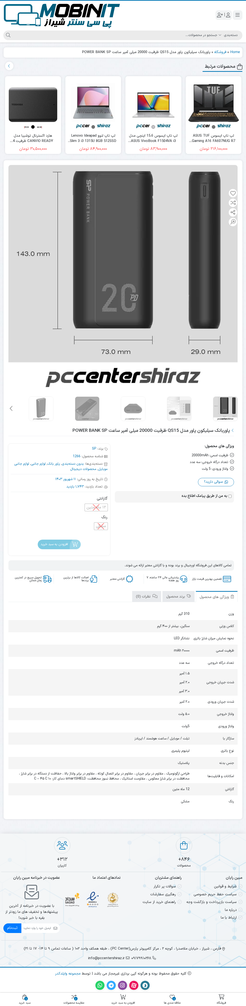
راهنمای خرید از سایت (159, 902)
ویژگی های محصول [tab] (215, 597)
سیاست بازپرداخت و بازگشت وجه (211, 902)
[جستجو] (7, 35)
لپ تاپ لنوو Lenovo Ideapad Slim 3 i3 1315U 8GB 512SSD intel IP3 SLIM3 (93, 138)
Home (235, 52)
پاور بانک (53, 463)
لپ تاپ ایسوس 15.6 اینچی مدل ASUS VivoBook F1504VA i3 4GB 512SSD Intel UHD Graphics (153, 138)
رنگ (104, 517)
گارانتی (102, 498)
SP (94, 448)
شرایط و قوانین (225, 886)
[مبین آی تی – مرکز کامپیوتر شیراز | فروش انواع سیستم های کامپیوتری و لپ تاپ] (62, 15)
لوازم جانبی (38, 463)
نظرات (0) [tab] (144, 596)
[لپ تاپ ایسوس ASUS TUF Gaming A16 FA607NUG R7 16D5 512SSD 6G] (213, 104)
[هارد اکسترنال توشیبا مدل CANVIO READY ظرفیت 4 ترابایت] (33, 104)
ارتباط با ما (229, 918)
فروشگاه (220, 52)
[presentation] (9, 66)
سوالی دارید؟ (214, 482)
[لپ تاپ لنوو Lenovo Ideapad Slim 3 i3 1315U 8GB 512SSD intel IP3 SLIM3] (93, 104)
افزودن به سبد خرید (54, 544)
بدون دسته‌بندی (73, 463)
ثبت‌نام (12, 928)
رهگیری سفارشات (163, 894)
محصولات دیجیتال (83, 469)
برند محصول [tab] (176, 596)
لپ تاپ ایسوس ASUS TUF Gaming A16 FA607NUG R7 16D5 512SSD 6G (213, 138)
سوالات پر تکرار (165, 886)
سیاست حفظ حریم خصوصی (215, 894)
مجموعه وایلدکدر (67, 973)
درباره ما (231, 910)
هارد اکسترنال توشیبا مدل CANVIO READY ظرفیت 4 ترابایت (33, 138)
